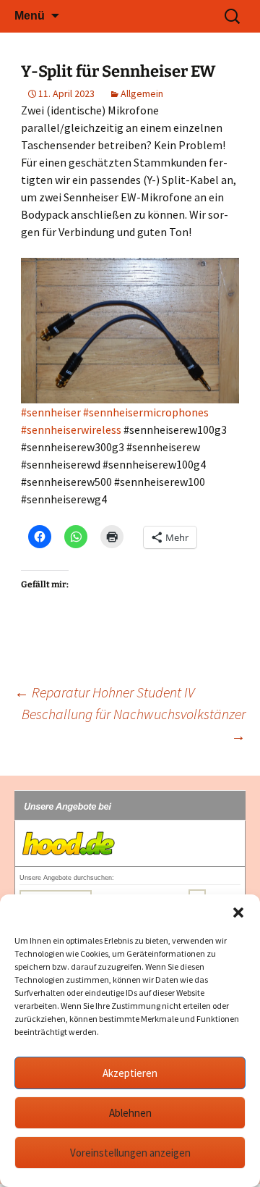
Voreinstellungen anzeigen (130, 1152)
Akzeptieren (130, 1073)
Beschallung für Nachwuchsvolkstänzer (134, 725)
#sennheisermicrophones (146, 412)
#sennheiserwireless (71, 429)
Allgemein (142, 93)
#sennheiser (51, 412)
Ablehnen (130, 1113)
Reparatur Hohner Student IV (104, 692)
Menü (29, 15)
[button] (238, 912)
